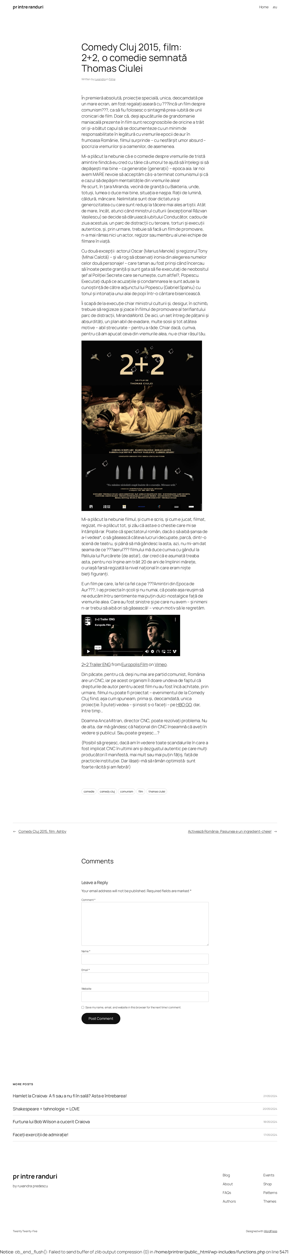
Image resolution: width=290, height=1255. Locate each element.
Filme (112, 79)
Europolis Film (134, 664)
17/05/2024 (270, 1135)
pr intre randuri (28, 7)
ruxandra (100, 79)
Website (86, 988)
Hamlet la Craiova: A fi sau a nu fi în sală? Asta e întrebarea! (70, 1095)
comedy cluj (107, 791)
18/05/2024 (270, 1122)
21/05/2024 (270, 1096)
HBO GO (183, 705)
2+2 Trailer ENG (96, 664)
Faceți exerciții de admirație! (40, 1134)
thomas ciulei (157, 791)
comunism (126, 791)
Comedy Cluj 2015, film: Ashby (42, 831)
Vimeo (161, 664)
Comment (88, 900)
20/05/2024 (270, 1109)
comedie (89, 791)
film (140, 791)
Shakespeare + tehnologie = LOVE (46, 1108)
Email (85, 970)
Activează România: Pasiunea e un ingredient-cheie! (229, 831)
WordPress (270, 1231)
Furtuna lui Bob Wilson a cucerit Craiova (51, 1121)
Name (85, 951)
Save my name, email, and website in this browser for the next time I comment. (133, 1007)
